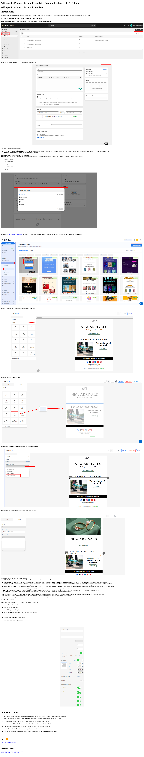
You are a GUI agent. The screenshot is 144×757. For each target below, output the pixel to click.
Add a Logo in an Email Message (8, 742)
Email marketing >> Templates (14, 234)
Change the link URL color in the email (10, 752)
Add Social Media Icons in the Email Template (12, 751)
